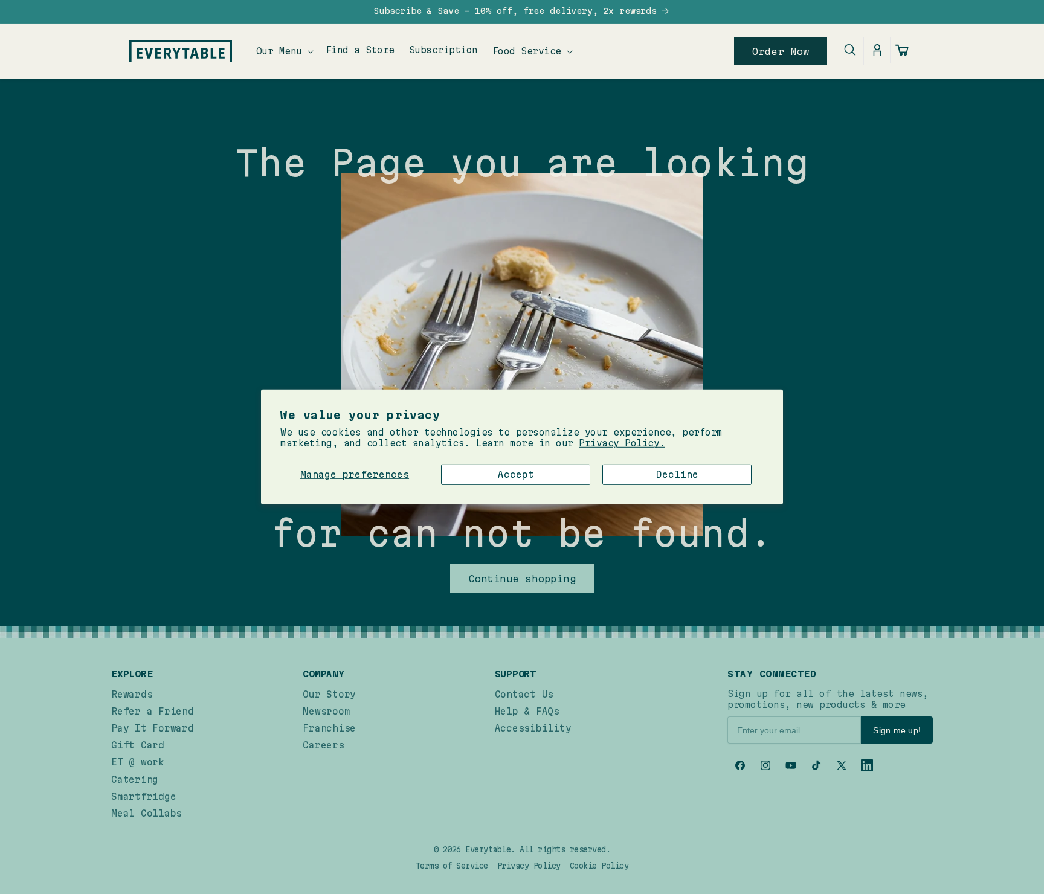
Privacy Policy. (622, 443)
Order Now (781, 51)
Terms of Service (452, 865)
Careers (323, 745)
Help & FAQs (527, 711)
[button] (283, 51)
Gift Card (137, 745)
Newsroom (326, 711)
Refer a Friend (152, 711)
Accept (516, 474)
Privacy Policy (529, 865)
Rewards (131, 694)
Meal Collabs (146, 813)
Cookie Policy (599, 865)
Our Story (329, 694)
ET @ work (137, 762)
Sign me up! (897, 730)
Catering (134, 779)
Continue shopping (522, 578)
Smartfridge (143, 796)
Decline (677, 474)
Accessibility (533, 728)
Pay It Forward (152, 728)
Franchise (329, 728)
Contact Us (524, 694)
